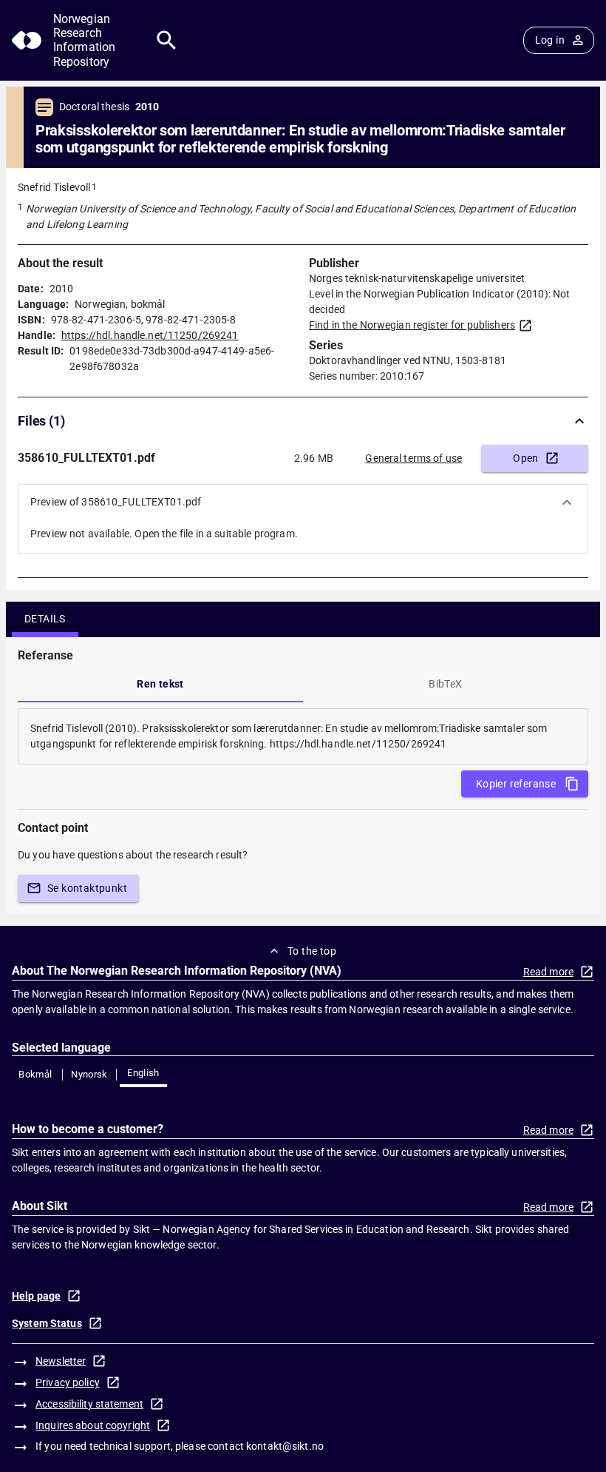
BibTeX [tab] (445, 684)
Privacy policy (67, 1382)
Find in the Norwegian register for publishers (412, 325)
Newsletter (60, 1361)
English (143, 1072)
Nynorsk (89, 1074)
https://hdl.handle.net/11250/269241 (150, 335)
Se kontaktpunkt (87, 888)
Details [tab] (45, 619)
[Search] (166, 40)
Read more (548, 972)
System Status (47, 1323)
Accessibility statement (89, 1404)
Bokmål (35, 1074)
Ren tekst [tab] (160, 684)
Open (526, 458)
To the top (311, 951)
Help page (36, 1296)
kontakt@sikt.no (285, 1446)
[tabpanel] (303, 736)
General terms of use (413, 458)
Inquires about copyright (92, 1425)
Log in (550, 40)
